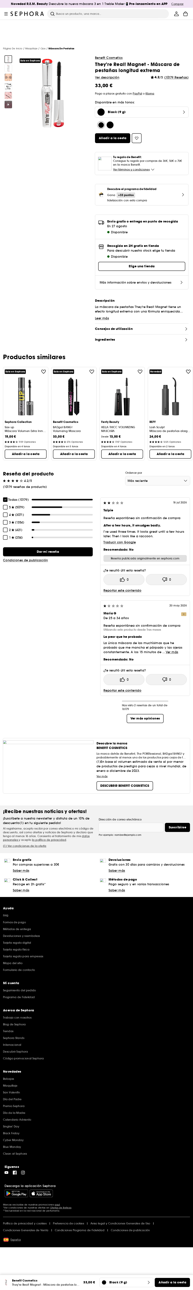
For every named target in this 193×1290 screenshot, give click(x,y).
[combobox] (157, 480)
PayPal (137, 93)
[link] (48, 551)
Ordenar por (133, 472)
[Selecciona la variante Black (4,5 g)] (110, 125)
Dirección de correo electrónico (120, 819)
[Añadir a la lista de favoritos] (44, 372)
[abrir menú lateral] (6, 14)
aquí (57, 1204)
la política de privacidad (49, 840)
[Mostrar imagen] (8, 59)
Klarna (150, 93)
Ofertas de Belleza (60, 1207)
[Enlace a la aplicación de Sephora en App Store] (41, 1193)
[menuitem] (176, 13)
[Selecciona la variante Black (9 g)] (101, 125)
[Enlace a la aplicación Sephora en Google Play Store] (16, 1193)
